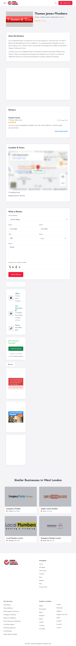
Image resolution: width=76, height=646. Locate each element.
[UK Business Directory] (15, 416)
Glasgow (59, 611)
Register (41, 580)
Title (9, 234)
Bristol (41, 619)
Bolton (41, 612)
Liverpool (59, 624)
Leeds (58, 618)
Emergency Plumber (13, 509)
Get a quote (42, 571)
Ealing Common (45, 17)
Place (40, 234)
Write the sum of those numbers (17, 262)
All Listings (42, 567)
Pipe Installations (8, 608)
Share (11, 364)
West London (55, 17)
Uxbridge (10, 541)
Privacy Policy (43, 587)
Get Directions (18, 307)
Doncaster (42, 629)
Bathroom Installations (10, 618)
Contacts (41, 574)
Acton (44, 511)
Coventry (41, 625)
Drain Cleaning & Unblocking (12, 621)
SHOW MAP (38, 171)
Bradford (41, 616)
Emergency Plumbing (10, 615)
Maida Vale (46, 541)
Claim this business (16, 349)
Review (10, 243)
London (59, 628)
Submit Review (16, 274)
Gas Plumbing (8, 631)
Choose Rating (12, 215)
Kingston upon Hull (62, 614)
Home (41, 564)
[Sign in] (56, 3)
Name (10, 225)
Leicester (59, 621)
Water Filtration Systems (10, 634)
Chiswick (10, 511)
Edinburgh (59, 608)
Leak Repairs (7, 605)
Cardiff (41, 622)
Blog (40, 577)
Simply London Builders (49, 509)
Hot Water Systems (9, 624)
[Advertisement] (38, 84)
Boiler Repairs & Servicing (11, 611)
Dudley (59, 605)
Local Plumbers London (14, 538)
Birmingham (42, 609)
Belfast (41, 606)
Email (40, 225)
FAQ (40, 584)
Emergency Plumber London (51, 538)
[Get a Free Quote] (15, 383)
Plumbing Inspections (9, 628)
